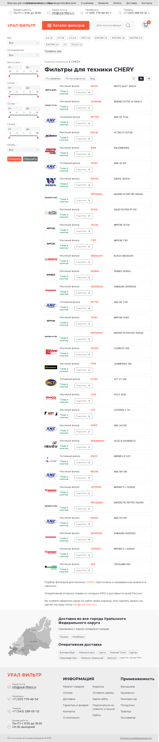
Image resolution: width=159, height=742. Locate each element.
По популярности (75, 78)
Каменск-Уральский (92, 658)
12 (133, 78)
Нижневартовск (68, 658)
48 (149, 78)
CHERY (90, 582)
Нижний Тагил (118, 652)
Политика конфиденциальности (136, 738)
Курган (133, 652)
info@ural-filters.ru (63, 12)
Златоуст (112, 658)
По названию (53, 78)
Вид (92, 78)
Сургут (102, 652)
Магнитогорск (87, 652)
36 (141, 78)
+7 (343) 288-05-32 (135, 12)
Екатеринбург (67, 652)
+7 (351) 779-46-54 (97, 12)
